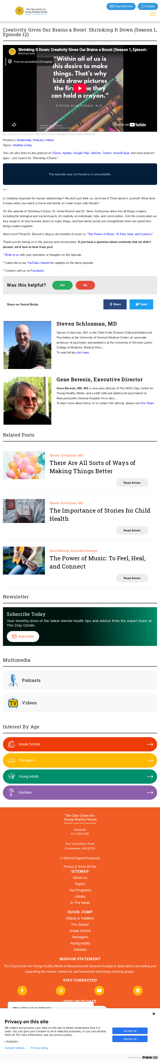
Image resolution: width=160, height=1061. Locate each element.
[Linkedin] (138, 991)
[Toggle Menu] (153, 14)
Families (25, 792)
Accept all (130, 1030)
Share (117, 304)
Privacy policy (40, 1047)
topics (80, 884)
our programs (80, 890)
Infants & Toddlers (80, 918)
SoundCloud (121, 153)
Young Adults (29, 776)
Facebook (37, 270)
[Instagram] (61, 991)
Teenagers (27, 760)
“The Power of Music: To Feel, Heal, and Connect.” (120, 234)
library (80, 896)
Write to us (12, 254)
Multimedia (24, 140)
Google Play (81, 153)
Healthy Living (22, 145)
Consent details (14, 1047)
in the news (80, 903)
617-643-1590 (80, 833)
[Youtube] (99, 991)
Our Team (147, 403)
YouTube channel (38, 262)
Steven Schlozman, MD (24, 134)
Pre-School (80, 925)
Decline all (130, 1038)
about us (80, 878)
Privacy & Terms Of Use (80, 866)
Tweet (143, 304)
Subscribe (26, 636)
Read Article (132, 482)
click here (82, 352)
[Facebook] (22, 991)
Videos (49, 140)
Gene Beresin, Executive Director (71, 134)
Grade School (29, 744)
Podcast (38, 140)
